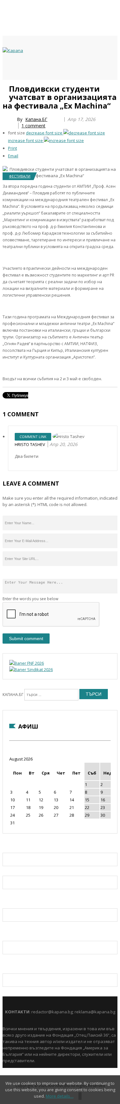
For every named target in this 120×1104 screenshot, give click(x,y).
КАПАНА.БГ (13, 694)
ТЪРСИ (93, 694)
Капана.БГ (36, 119)
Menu (6, 87)
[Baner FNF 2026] (26, 663)
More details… (60, 1096)
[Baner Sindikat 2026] (31, 669)
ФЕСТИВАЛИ (19, 176)
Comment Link (33, 436)
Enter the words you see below (30, 598)
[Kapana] (13, 50)
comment (33, 126)
